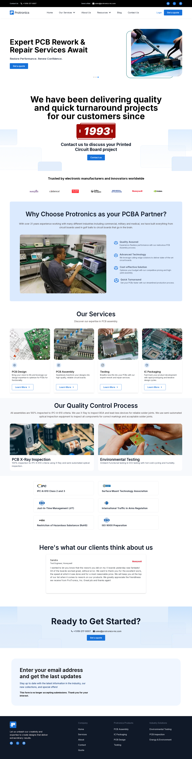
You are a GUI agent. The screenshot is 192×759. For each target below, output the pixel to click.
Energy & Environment (160, 739)
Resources (102, 12)
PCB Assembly (121, 729)
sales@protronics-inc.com (105, 3)
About (81, 739)
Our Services (65, 12)
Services (82, 734)
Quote (81, 750)
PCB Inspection (157, 734)
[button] (93, 77)
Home (50, 12)
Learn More (21, 387)
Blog (119, 12)
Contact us (96, 157)
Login (159, 12)
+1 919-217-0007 (29, 3)
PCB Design (120, 739)
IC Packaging (120, 734)
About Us (86, 12)
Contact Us (133, 12)
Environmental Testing (160, 729)
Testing (117, 745)
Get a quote (173, 12)
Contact (82, 745)
